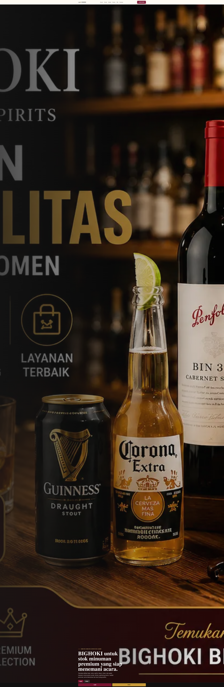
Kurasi (101, 2)
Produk (105, 2)
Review (113, 2)
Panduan (121, 2)
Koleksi (109, 2)
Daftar (86, 681)
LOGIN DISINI (141, 2)
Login (80, 681)
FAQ (117, 2)
